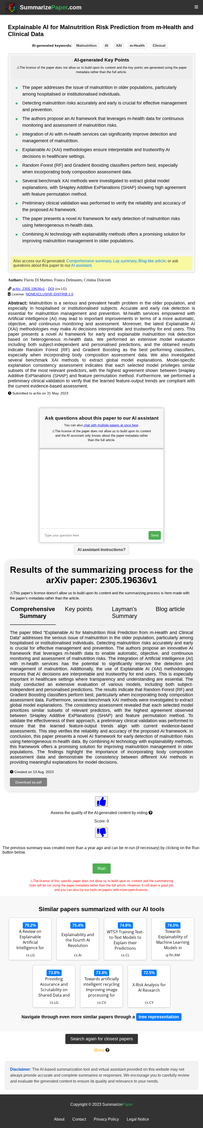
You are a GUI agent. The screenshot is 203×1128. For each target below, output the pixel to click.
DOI (51, 289)
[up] (101, 801)
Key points (78, 609)
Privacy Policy (106, 1119)
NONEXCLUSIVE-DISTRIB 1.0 (49, 294)
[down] (101, 832)
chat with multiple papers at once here (111, 425)
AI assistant (81, 265)
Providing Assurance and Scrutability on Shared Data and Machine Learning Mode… (54, 987)
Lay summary (124, 261)
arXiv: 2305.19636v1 (28, 289)
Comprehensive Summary (33, 612)
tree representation (159, 1016)
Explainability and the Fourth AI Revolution (77, 940)
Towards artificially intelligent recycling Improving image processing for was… (101, 987)
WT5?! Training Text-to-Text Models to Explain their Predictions (125, 940)
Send (154, 535)
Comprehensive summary (88, 261)
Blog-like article (152, 261)
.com (50, 7)
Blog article (170, 609)
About (59, 1119)
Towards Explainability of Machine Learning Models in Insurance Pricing (172, 940)
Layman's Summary (124, 612)
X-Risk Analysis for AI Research (149, 987)
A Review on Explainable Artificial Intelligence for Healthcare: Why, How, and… (30, 940)
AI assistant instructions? (101, 550)
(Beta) (99, 1050)
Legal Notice (138, 1119)
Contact (79, 1119)
